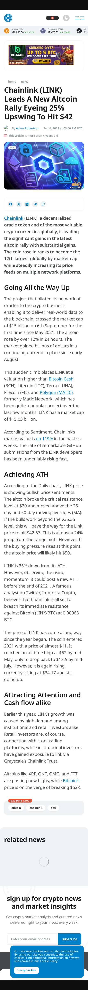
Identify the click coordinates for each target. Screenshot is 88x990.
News (24, 81)
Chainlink (13, 218)
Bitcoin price (19, 30)
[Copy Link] (43, 204)
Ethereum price (55, 30)
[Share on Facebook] (11, 204)
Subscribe (69, 939)
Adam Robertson (27, 128)
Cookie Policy (48, 961)
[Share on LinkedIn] (27, 204)
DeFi (53, 808)
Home (12, 81)
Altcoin (16, 808)
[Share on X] (19, 204)
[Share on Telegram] (35, 204)
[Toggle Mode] (66, 18)
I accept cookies (26, 970)
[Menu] (80, 18)
